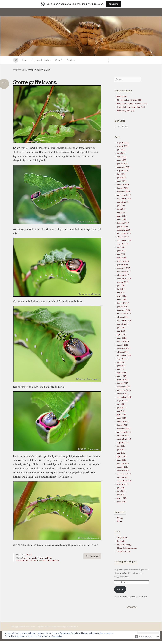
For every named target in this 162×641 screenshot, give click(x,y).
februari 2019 (123, 222)
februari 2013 (123, 463)
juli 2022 (121, 149)
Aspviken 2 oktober (41, 60)
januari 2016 (122, 344)
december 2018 (123, 229)
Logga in (121, 540)
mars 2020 (121, 180)
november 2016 (124, 313)
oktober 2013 (123, 435)
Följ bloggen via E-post (126, 561)
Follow (120, 589)
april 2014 (121, 414)
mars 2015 (121, 376)
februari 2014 (123, 421)
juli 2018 (121, 247)
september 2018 (124, 240)
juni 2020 (121, 177)
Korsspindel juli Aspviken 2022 (131, 107)
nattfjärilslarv (22, 560)
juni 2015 (121, 365)
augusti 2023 (122, 142)
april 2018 (121, 257)
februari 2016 (123, 341)
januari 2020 (122, 187)
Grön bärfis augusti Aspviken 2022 (132, 103)
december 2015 (123, 348)
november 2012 (124, 473)
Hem (24, 60)
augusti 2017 (122, 282)
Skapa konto (122, 537)
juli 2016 (121, 327)
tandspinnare (52, 560)
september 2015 (124, 355)
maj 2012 (121, 494)
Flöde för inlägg (124, 544)
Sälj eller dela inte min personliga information (57, 626)
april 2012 (121, 498)
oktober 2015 (123, 351)
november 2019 (124, 194)
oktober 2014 (123, 393)
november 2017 (124, 271)
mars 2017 (121, 299)
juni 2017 (121, 289)
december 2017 (123, 268)
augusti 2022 (122, 146)
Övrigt (120, 517)
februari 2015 (123, 379)
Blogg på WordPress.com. (23, 626)
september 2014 (124, 397)
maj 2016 (121, 330)
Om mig (59, 60)
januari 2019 (122, 226)
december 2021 (123, 167)
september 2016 (124, 320)
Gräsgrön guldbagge (126, 110)
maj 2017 (121, 292)
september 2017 (124, 278)
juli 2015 (121, 362)
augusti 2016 (122, 323)
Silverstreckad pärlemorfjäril (129, 100)
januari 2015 (122, 383)
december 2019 (123, 191)
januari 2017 (122, 306)
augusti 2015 (122, 358)
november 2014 (124, 390)
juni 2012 (121, 491)
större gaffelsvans (37, 560)
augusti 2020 (122, 170)
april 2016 (121, 334)
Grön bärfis (122, 96)
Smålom (71, 60)
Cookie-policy (56, 636)
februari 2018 (123, 261)
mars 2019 (121, 219)
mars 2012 (121, 501)
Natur (29, 554)
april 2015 (121, 372)
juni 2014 (121, 407)
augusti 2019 (122, 201)
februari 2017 (123, 302)
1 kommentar (92, 556)
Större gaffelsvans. (35, 82)
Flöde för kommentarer (127, 547)
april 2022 (121, 156)
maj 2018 (121, 254)
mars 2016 (121, 337)
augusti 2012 (122, 484)
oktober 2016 (123, 316)
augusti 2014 (122, 400)
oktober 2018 (123, 236)
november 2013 (124, 431)
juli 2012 (121, 487)
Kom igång (113, 4)
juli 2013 (121, 445)
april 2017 (121, 296)
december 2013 (123, 428)
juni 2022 (121, 153)
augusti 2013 (122, 442)
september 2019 (124, 198)
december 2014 (123, 386)
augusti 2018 (122, 243)
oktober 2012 (123, 477)
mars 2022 (121, 160)
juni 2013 (121, 449)
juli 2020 (121, 174)
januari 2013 (122, 466)
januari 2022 (122, 163)
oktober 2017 (123, 275)
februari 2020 (123, 184)
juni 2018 (121, 250)
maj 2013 (121, 452)
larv (37, 558)
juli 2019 (121, 205)
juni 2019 (121, 208)
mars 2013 (121, 459)
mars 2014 (121, 418)
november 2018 (124, 233)
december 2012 (123, 470)
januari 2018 (122, 264)
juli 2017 (121, 285)
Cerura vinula (28, 558)
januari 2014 (122, 424)
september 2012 (124, 480)
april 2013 (121, 456)
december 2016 (123, 309)
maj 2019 (121, 212)
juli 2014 (121, 404)
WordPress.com (123, 551)
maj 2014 (121, 411)
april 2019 (121, 215)
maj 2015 (121, 369)
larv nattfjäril (45, 558)
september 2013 (124, 438)
